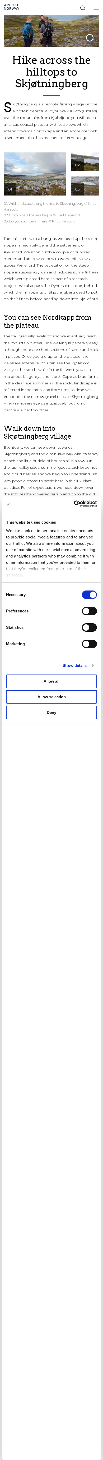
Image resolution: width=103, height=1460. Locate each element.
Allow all (51, 681)
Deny (51, 712)
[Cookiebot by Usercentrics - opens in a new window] (74, 503)
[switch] (89, 611)
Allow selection (52, 697)
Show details (75, 665)
